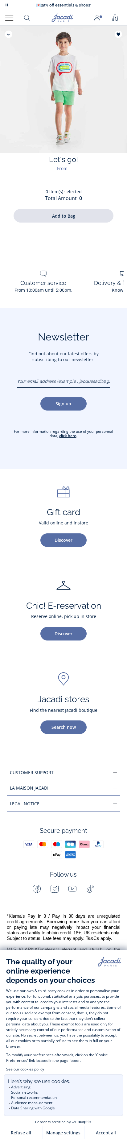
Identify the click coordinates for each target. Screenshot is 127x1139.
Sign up (63, 404)
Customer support (32, 772)
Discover (63, 540)
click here (67, 435)
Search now (63, 727)
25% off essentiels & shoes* (63, 5)
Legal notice (24, 804)
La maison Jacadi (29, 788)
